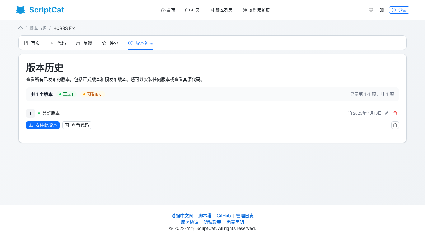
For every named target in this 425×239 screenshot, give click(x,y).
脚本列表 (224, 10)
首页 (171, 10)
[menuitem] (168, 10)
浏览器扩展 (259, 10)
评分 (114, 42)
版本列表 (144, 42)
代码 (61, 42)
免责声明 (235, 222)
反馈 (87, 42)
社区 (195, 10)
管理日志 (245, 215)
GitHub (224, 215)
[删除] (395, 113)
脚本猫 (205, 215)
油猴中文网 (182, 215)
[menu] (215, 10)
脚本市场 (38, 28)
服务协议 (189, 222)
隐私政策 (212, 222)
